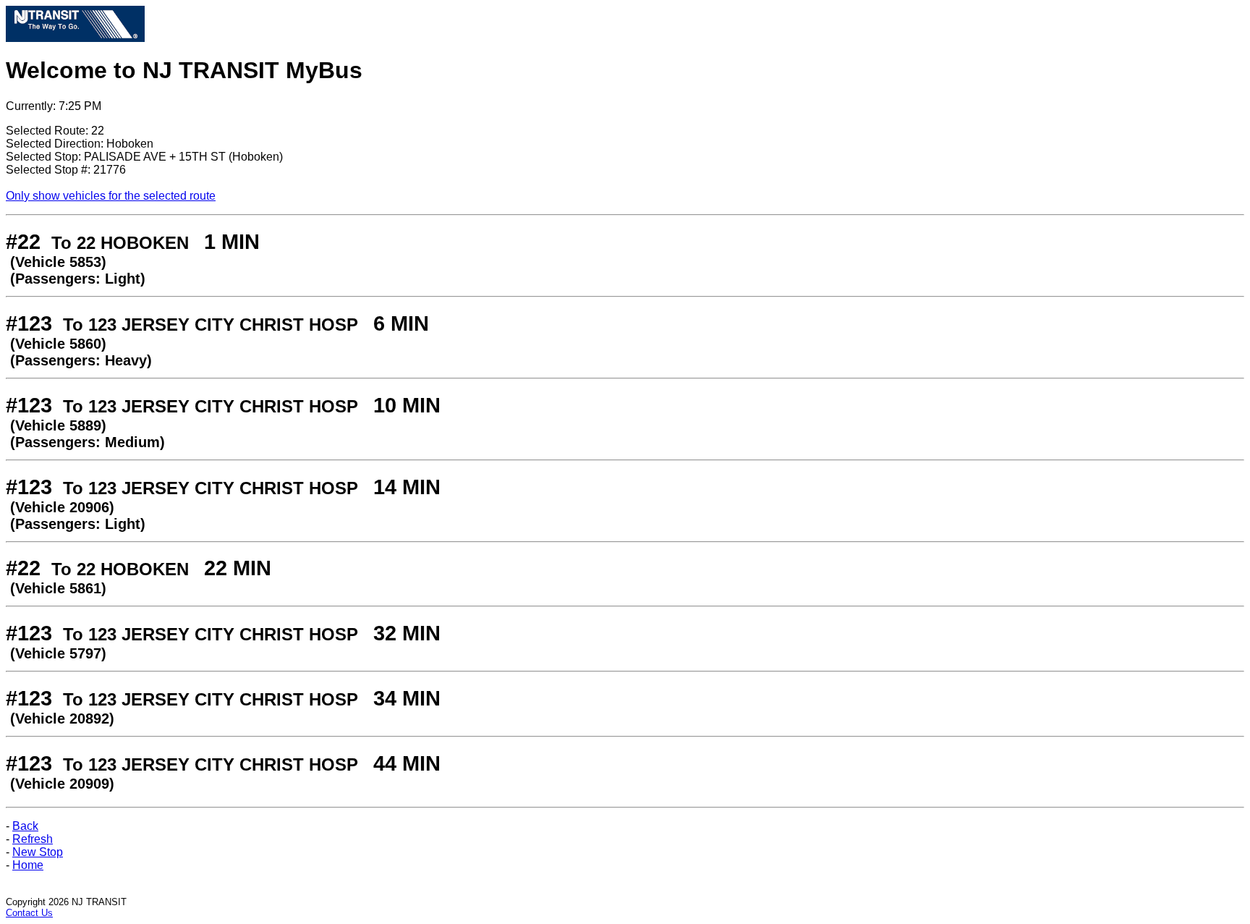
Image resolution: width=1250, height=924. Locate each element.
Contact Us (29, 912)
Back (25, 826)
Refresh (32, 839)
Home (27, 865)
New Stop (37, 852)
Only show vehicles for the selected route (111, 196)
